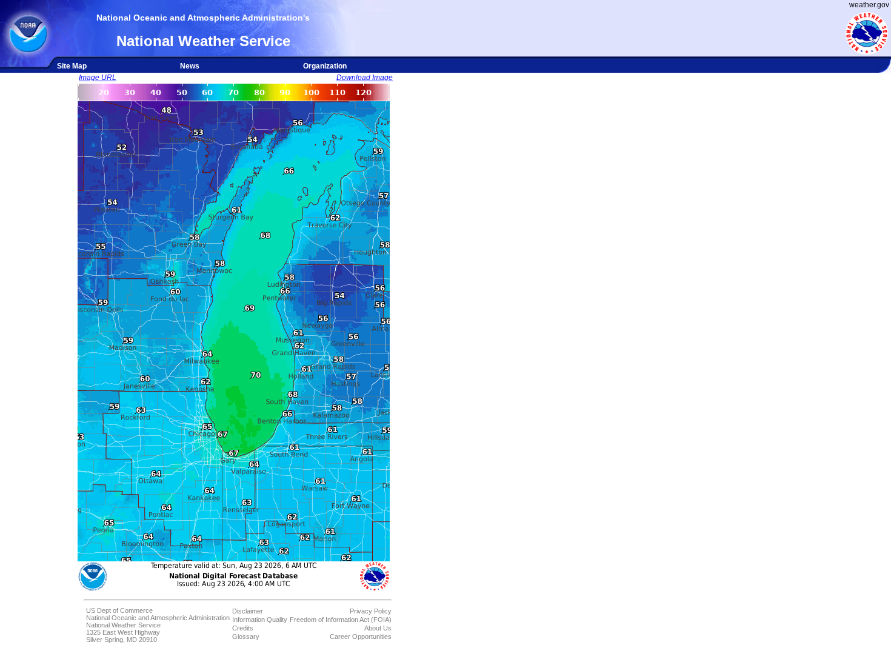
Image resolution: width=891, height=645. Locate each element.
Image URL (97, 77)
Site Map (72, 66)
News (189, 66)
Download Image (364, 77)
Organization (325, 66)
